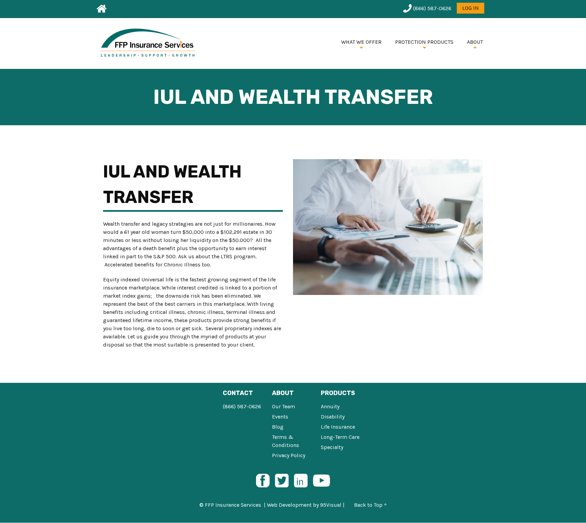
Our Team (283, 406)
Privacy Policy (288, 455)
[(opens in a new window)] (263, 480)
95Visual (330, 505)
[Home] (149, 43)
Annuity (330, 406)
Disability (333, 416)
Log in (470, 8)
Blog (278, 427)
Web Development (289, 505)
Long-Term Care (340, 437)
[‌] (100, 9)
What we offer (361, 42)
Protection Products (424, 42)
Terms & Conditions (285, 441)
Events (280, 416)
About (475, 42)
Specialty (332, 447)
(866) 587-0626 (242, 406)
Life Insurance (338, 427)
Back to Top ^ (370, 505)
